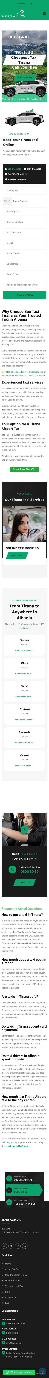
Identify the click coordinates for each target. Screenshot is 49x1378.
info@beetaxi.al (23, 1180)
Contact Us (10, 1297)
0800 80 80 (30, 871)
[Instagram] (18, 1246)
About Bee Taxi (12, 1269)
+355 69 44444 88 (25, 1203)
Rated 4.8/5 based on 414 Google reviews (24, 372)
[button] (19, 1372)
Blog (7, 1291)
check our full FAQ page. (17, 1146)
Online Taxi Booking (22, 548)
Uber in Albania (12, 1280)
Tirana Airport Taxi (14, 1286)
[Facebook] (4, 1246)
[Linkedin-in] (24, 1246)
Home (8, 1263)
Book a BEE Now (25, 295)
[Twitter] (11, 1246)
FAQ (7, 1303)
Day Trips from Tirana (16, 1275)
